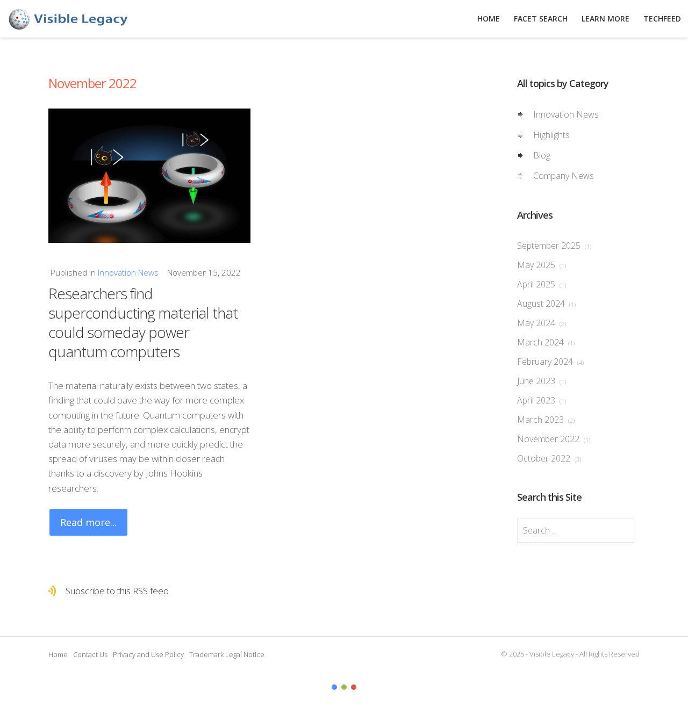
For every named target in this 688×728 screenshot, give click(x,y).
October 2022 (549, 458)
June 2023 (541, 381)
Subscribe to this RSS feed (117, 590)
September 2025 (554, 245)
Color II (344, 687)
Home (58, 654)
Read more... (88, 522)
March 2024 (546, 342)
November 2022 (553, 439)
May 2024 (541, 323)
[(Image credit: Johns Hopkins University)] (149, 176)
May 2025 (541, 265)
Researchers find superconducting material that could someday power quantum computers (143, 322)
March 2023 (546, 420)
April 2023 (541, 400)
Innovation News (128, 272)
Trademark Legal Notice (226, 654)
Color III (353, 687)
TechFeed (662, 18)
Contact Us (90, 654)
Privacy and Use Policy (148, 654)
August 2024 (546, 303)
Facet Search (541, 18)
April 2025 (541, 284)
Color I (334, 687)
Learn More (605, 18)
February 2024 (550, 361)
